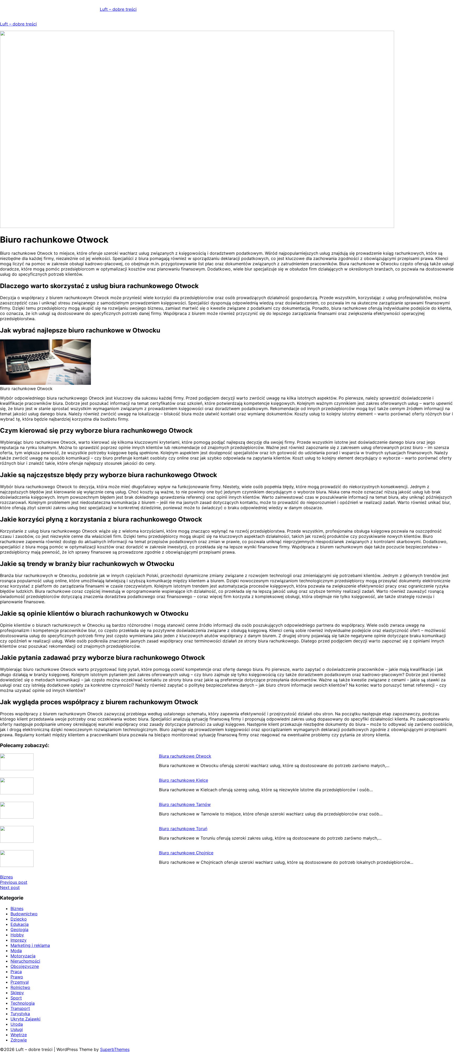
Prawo (17, 976)
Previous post (13, 882)
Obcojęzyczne (25, 966)
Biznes (6, 877)
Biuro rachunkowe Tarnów (185, 804)
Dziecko (19, 919)
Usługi (17, 1029)
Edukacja (20, 924)
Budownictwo (24, 913)
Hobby (17, 934)
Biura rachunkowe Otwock (185, 756)
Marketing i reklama (30, 945)
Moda (16, 950)
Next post (10, 887)
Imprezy (19, 940)
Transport (20, 1008)
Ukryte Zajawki (25, 1019)
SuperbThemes (115, 1049)
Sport (16, 997)
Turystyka (20, 1013)
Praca (16, 971)
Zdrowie (19, 1040)
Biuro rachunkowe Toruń (183, 828)
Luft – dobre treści (118, 9)
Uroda (17, 1024)
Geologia (19, 929)
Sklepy (17, 992)
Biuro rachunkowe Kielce (183, 780)
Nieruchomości (25, 961)
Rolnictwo (20, 987)
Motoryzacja (23, 955)
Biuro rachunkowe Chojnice (186, 852)
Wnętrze (19, 1034)
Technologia (23, 1003)
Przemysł (20, 982)
